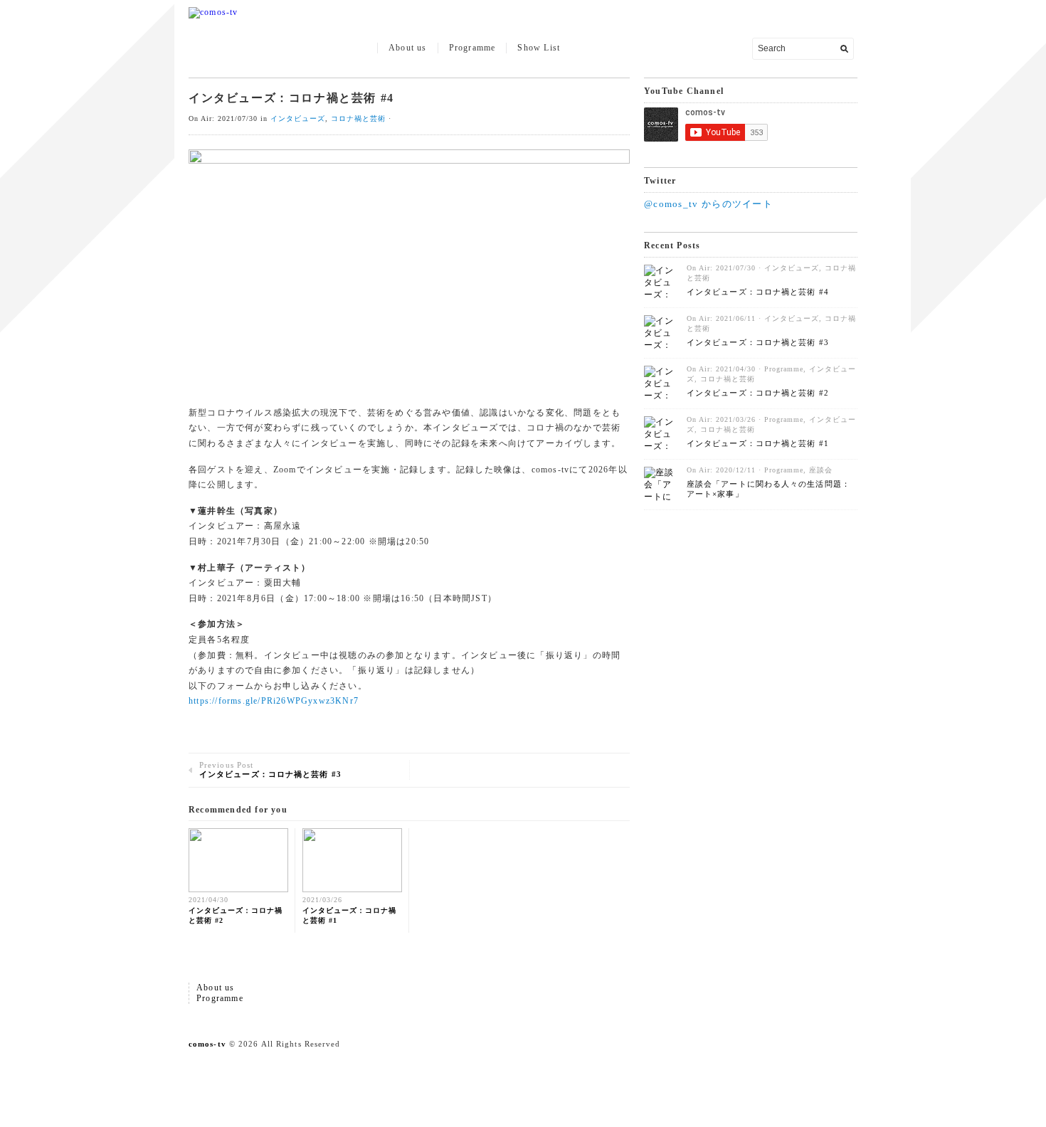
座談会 (821, 470)
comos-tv (207, 1043)
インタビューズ (297, 118)
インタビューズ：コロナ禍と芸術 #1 (758, 443)
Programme (472, 48)
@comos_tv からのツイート (708, 204)
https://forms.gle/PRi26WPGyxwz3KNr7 (274, 701)
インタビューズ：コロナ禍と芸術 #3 (758, 342)
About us (408, 48)
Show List (538, 48)
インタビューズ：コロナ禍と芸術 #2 (758, 392)
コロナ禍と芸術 (358, 118)
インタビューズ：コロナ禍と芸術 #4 (758, 291)
